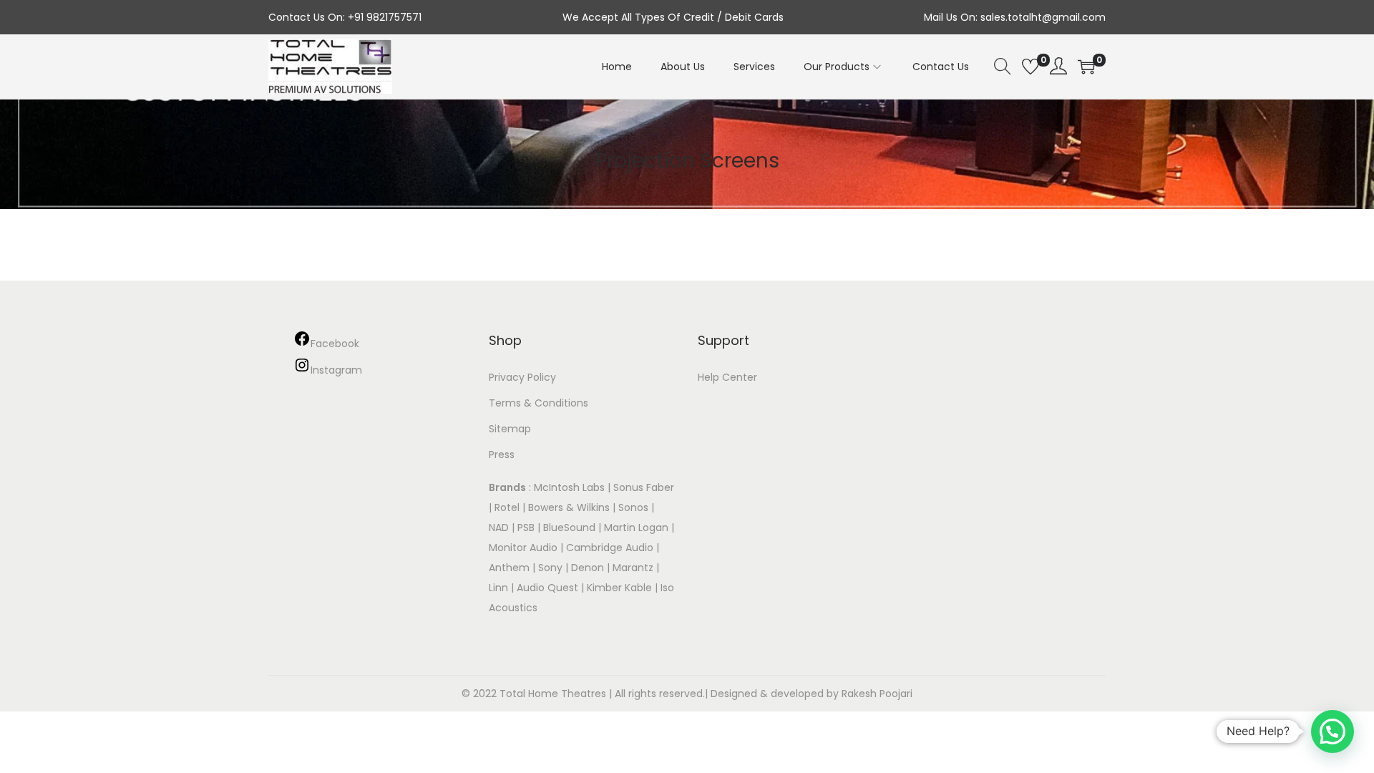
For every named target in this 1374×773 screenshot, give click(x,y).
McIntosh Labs (569, 487)
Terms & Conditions (538, 403)
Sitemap (510, 429)
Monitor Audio (524, 547)
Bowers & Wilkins (569, 507)
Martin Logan (636, 527)
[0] (1030, 66)
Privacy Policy (522, 377)
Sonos (633, 507)
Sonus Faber (643, 487)
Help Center (727, 377)
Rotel (507, 507)
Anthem (509, 567)
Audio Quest (547, 587)
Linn (498, 587)
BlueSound (569, 527)
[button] (1332, 731)
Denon (587, 567)
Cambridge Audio (609, 547)
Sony (550, 567)
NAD (499, 527)
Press (502, 454)
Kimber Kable (619, 587)
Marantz (633, 567)
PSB (526, 527)
